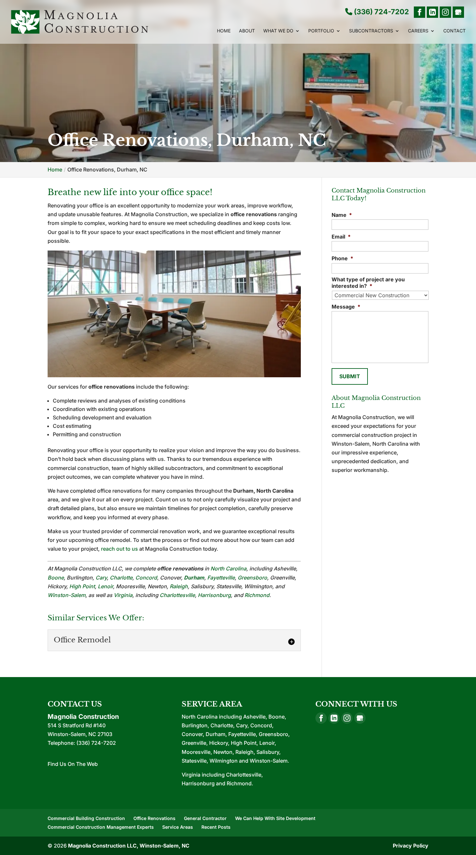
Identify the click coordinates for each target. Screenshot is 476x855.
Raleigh (179, 586)
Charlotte (121, 577)
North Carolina (228, 568)
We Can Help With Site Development (275, 818)
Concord (146, 577)
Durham (194, 577)
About (247, 31)
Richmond (256, 595)
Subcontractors (371, 31)
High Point (82, 586)
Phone (342, 258)
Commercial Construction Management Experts (101, 827)
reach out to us (119, 548)
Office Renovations (154, 818)
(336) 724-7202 (380, 12)
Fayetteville (221, 577)
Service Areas (177, 827)
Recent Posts (216, 827)
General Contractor (205, 818)
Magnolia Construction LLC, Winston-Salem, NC (128, 845)
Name (342, 215)
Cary (101, 577)
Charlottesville (177, 595)
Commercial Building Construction (86, 818)
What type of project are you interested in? (368, 282)
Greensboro (252, 577)
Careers (418, 31)
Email (341, 236)
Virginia (123, 595)
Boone (56, 577)
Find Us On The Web (73, 764)
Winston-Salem (66, 595)
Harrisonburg (214, 595)
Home (224, 31)
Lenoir (105, 586)
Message (346, 306)
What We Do (278, 31)
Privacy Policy (410, 845)
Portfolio (321, 31)
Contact (454, 31)
